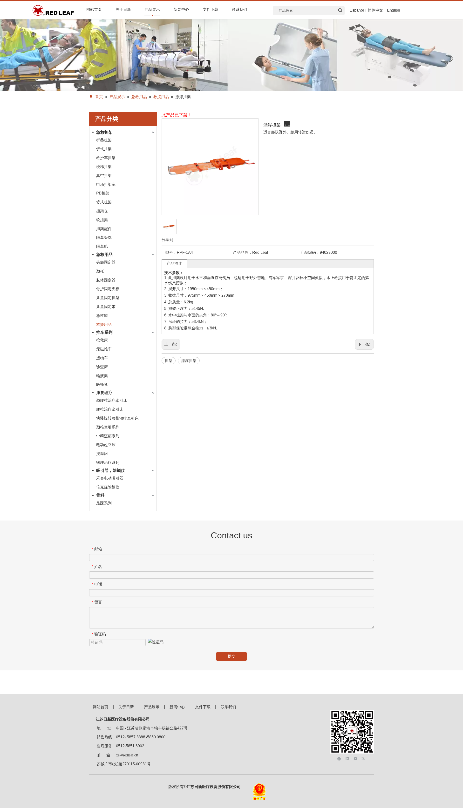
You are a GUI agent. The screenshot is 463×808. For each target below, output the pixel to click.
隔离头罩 (104, 237)
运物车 (102, 358)
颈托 (100, 271)
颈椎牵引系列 (107, 427)
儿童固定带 (106, 307)
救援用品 (104, 324)
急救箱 (102, 316)
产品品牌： (242, 252)
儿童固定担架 (107, 298)
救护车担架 (106, 158)
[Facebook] (339, 758)
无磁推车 (104, 349)
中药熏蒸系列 (107, 436)
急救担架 (104, 132)
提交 (231, 656)
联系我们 (228, 707)
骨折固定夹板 (107, 289)
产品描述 (174, 263)
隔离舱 (102, 246)
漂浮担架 (189, 361)
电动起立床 (106, 445)
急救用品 (104, 254)
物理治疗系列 (107, 463)
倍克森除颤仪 (107, 487)
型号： (171, 252)
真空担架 (104, 176)
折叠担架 (104, 140)
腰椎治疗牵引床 (109, 409)
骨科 (100, 495)
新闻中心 (177, 707)
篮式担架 (104, 202)
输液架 (102, 376)
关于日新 (126, 707)
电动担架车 (106, 184)
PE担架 (102, 193)
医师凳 (102, 384)
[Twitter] (364, 758)
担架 (168, 361)
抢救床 (102, 340)
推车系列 (104, 332)
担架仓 (102, 211)
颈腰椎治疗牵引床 (111, 400)
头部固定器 (106, 262)
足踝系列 (104, 503)
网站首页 (100, 707)
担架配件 (104, 229)
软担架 (102, 220)
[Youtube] (356, 758)
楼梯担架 (104, 167)
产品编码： (310, 252)
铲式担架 (104, 149)
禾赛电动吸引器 (109, 478)
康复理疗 (104, 392)
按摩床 (102, 454)
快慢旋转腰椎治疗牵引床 (117, 418)
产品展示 (151, 707)
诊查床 (102, 367)
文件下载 (203, 707)
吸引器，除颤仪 (110, 470)
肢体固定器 (106, 280)
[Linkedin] (347, 758)
